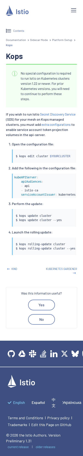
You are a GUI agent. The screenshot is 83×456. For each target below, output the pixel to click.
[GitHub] (11, 353)
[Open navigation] (74, 10)
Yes (41, 304)
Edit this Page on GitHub (51, 424)
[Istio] (35, 11)
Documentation (16, 40)
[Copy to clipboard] (71, 152)
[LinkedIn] (54, 353)
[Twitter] (64, 353)
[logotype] (21, 386)
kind (14, 269)
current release (18, 447)
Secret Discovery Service (58, 114)
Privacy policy (58, 417)
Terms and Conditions (25, 417)
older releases (45, 447)
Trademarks (17, 424)
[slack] (32, 353)
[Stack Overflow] (43, 353)
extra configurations (56, 124)
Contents (18, 30)
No (41, 319)
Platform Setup (62, 40)
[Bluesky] (75, 353)
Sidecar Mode (39, 40)
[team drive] (22, 353)
